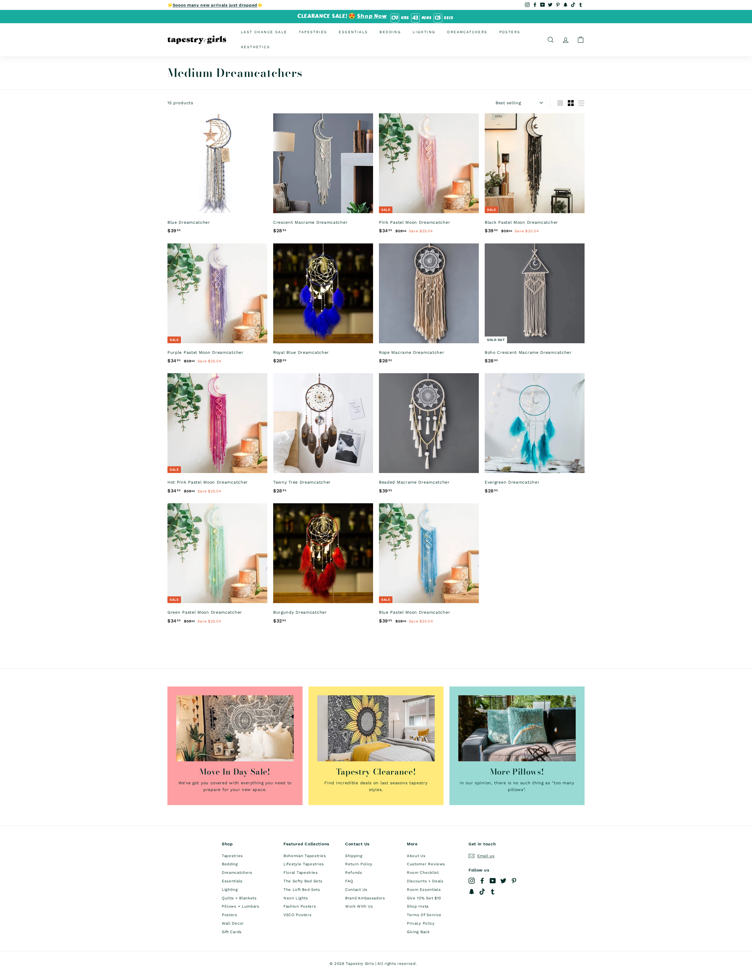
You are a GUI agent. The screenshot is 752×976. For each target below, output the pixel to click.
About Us (416, 856)
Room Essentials (424, 889)
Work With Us (359, 906)
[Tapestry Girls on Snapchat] (472, 891)
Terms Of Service (424, 915)
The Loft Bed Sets (301, 889)
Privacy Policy (421, 923)
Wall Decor (233, 923)
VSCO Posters (297, 915)
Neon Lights (295, 898)
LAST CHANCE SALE (264, 32)
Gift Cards (232, 932)
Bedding (390, 32)
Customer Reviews (426, 864)
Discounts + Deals (425, 881)
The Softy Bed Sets (303, 881)
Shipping (353, 856)
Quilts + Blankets (239, 898)
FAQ (349, 881)
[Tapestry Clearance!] (376, 728)
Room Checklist (423, 872)
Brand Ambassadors (365, 898)
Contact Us (356, 889)
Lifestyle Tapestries (303, 864)
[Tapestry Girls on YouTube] (493, 881)
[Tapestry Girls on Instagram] (472, 881)
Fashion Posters (299, 906)
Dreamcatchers (467, 32)
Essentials (353, 32)
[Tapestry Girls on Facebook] (482, 881)
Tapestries (313, 32)
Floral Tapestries (300, 872)
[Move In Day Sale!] (235, 728)
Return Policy (358, 864)
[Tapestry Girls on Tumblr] (493, 891)
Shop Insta (418, 906)
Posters (510, 32)
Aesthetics (255, 47)
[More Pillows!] (517, 728)
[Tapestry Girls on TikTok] (482, 891)
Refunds (353, 872)
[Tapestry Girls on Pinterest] (514, 881)
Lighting (424, 32)
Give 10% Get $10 (424, 898)
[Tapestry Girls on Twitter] (503, 881)
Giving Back (418, 932)
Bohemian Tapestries (304, 856)
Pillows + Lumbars (240, 906)
